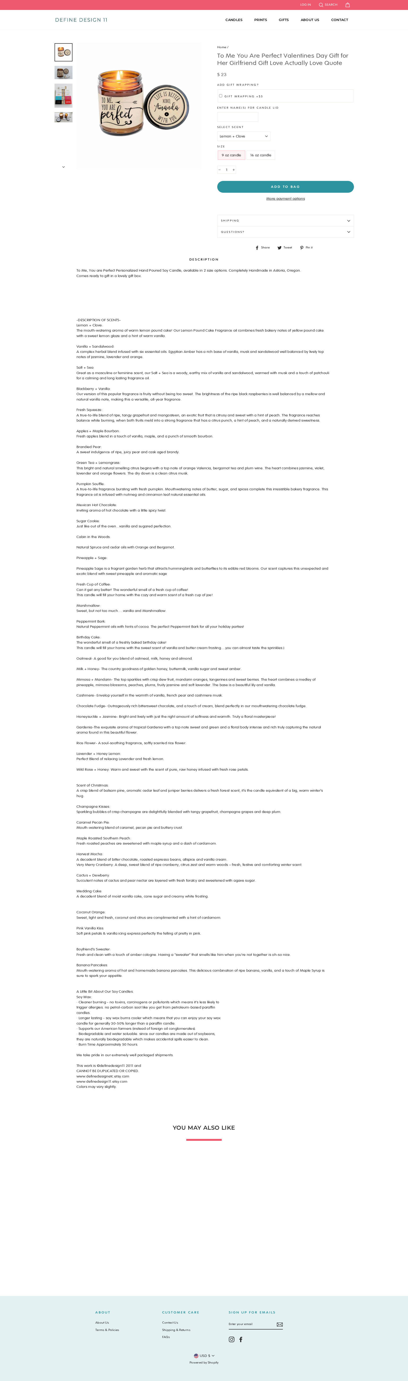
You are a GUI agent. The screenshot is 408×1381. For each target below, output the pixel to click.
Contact (339, 20)
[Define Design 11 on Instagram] (231, 1339)
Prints (260, 20)
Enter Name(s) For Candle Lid (248, 107)
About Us (310, 20)
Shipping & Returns (176, 1330)
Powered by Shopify (204, 1362)
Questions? (233, 232)
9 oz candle (231, 155)
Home (221, 47)
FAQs (166, 1337)
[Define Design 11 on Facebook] (241, 1339)
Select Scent (230, 127)
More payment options (285, 199)
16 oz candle (260, 155)
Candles (233, 20)
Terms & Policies (107, 1330)
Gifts (284, 20)
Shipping (230, 220)
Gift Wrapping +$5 (244, 96)
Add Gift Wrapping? (238, 84)
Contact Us (170, 1322)
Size (221, 146)
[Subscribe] (280, 1324)
